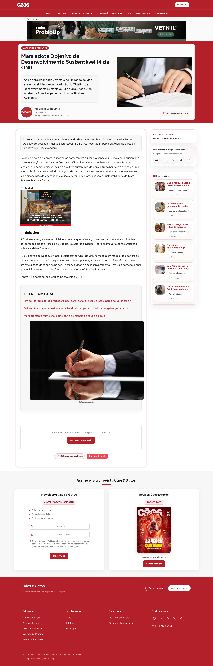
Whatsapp (71, 628)
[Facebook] (167, 618)
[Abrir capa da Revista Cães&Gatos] (153, 530)
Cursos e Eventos (31, 623)
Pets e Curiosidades (139, 13)
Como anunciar (156, 588)
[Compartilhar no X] (173, 160)
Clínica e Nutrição (31, 617)
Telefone (70, 623)
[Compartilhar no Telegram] (181, 160)
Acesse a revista (154, 563)
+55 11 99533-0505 (162, 625)
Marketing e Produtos (35, 48)
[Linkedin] (161, 618)
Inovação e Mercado (110, 13)
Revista (62, 13)
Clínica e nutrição (82, 13)
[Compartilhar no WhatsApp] (156, 160)
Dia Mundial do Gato (119, 617)
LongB (53, 658)
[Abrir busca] (194, 4)
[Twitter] (174, 618)
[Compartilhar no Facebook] (189, 160)
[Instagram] (154, 618)
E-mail (69, 617)
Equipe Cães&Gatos (49, 108)
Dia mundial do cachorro (121, 623)
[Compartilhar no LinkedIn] (164, 160)
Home (156, 138)
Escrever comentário (81, 440)
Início (49, 13)
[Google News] (181, 618)
